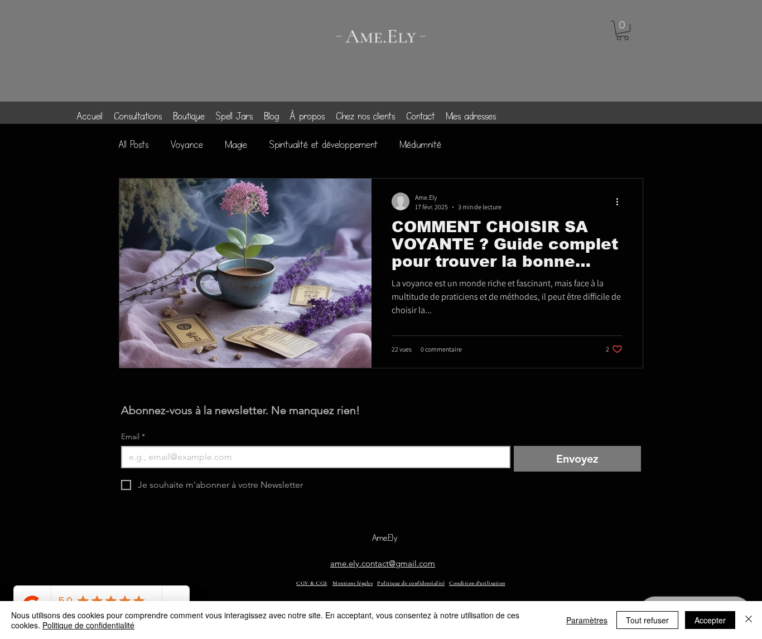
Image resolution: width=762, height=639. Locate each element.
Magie (236, 144)
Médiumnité (420, 144)
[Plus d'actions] (621, 201)
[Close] (748, 620)
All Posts (133, 144)
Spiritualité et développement (323, 144)
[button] (622, 30)
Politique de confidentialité (88, 625)
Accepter (710, 620)
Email (133, 436)
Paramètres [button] (586, 620)
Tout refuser (647, 620)
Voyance (187, 144)
